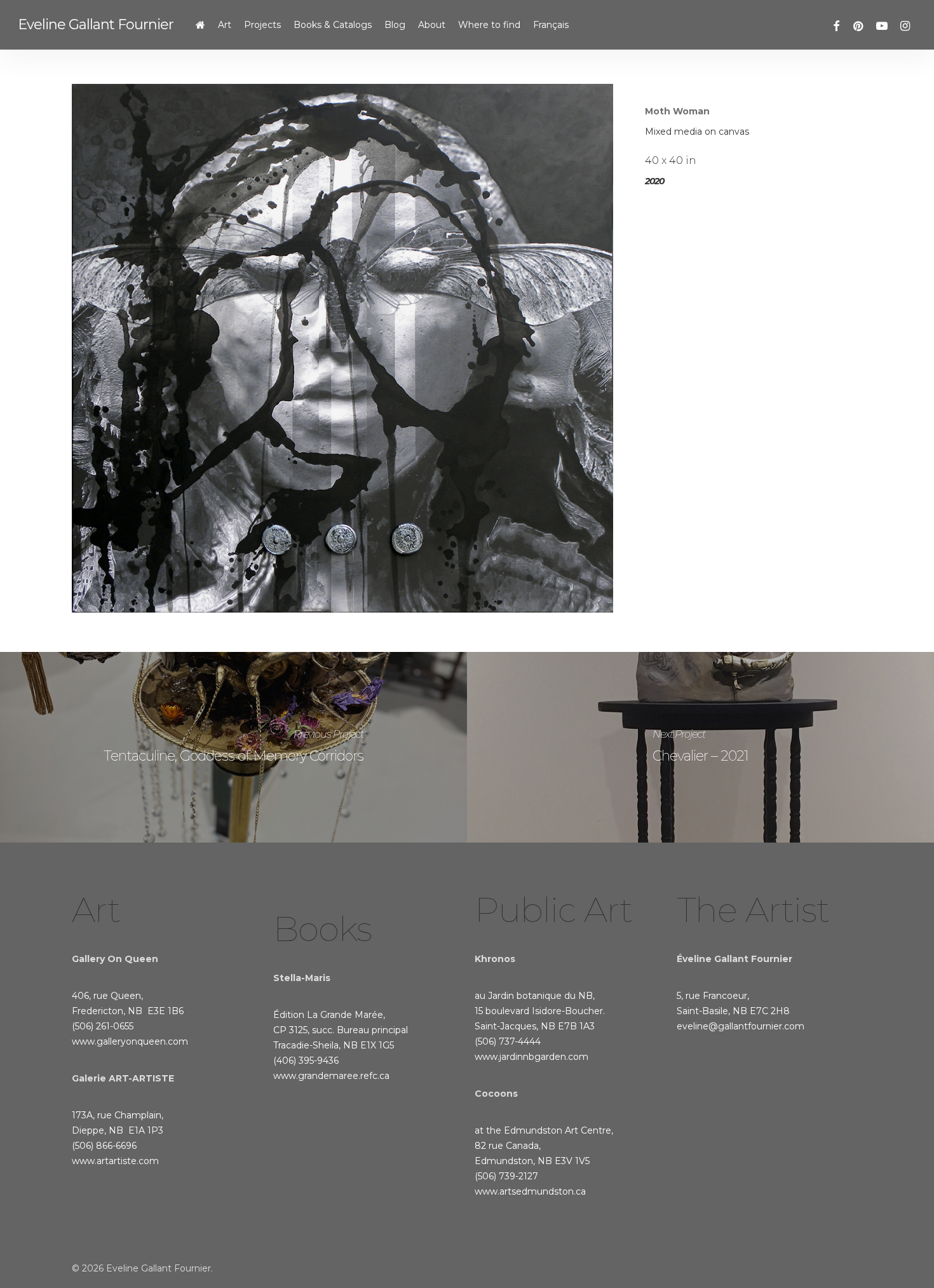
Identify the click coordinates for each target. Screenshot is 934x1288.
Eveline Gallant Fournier (95, 25)
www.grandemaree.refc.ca (331, 1075)
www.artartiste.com (115, 1161)
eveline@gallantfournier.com (740, 1026)
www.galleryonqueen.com (130, 1041)
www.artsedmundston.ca (530, 1191)
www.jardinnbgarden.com (531, 1056)
